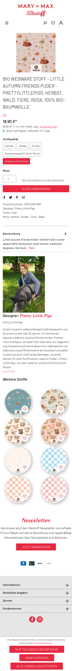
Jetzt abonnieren (36, 547)
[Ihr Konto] (61, 22)
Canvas (9, 145)
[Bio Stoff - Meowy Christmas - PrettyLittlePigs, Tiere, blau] (18, 402)
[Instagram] (40, 619)
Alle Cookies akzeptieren (36, 666)
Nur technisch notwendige (36, 649)
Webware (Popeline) (16, 161)
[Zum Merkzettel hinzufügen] (4, 115)
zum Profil (9, 371)
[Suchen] (45, 22)
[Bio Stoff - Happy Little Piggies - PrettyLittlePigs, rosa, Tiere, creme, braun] (54, 431)
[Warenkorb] (67, 21)
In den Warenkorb (36, 189)
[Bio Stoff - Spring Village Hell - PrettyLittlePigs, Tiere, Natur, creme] (54, 402)
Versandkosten (48, 126)
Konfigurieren (36, 658)
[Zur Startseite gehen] (36, 10)
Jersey (23, 145)
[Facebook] (32, 619)
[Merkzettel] (53, 22)
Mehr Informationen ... (43, 643)
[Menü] (7, 22)
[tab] (35, 240)
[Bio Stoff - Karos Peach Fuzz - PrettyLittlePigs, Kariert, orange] (18, 489)
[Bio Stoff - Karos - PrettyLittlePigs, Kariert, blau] (54, 460)
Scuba (35, 145)
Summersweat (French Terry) (22, 153)
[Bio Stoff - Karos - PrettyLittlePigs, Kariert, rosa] (54, 489)
